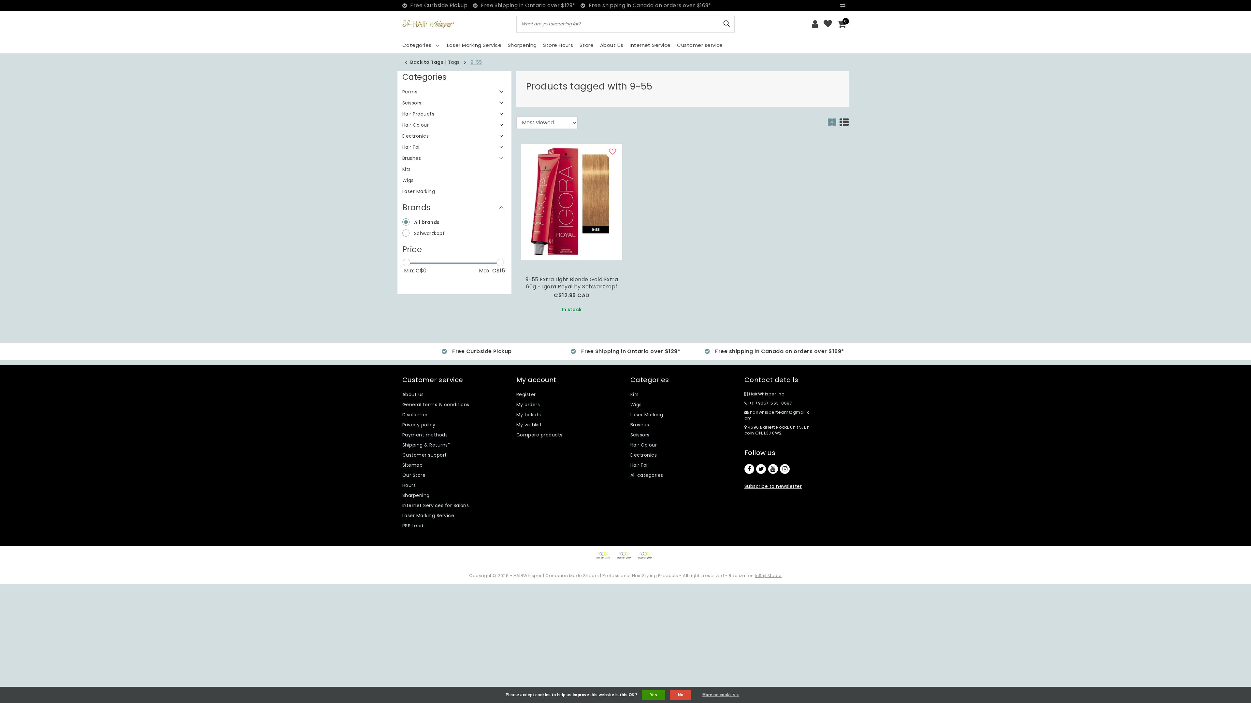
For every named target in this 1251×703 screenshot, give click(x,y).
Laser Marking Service (428, 515)
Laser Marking (646, 414)
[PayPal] (605, 558)
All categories (646, 475)
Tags (454, 62)
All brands (427, 222)
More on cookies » (720, 695)
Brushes (639, 424)
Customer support (424, 455)
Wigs (636, 404)
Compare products (539, 435)
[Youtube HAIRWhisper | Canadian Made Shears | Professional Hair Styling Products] (773, 469)
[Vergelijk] (844, 5)
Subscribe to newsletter (773, 486)
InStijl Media (768, 575)
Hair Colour (643, 445)
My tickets (528, 414)
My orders (528, 404)
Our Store (413, 475)
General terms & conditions (435, 404)
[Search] (727, 24)
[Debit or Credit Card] (626, 558)
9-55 (476, 62)
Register (526, 394)
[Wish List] (828, 24)
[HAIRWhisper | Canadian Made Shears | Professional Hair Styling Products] (428, 24)
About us (413, 394)
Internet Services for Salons (435, 505)
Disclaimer (415, 414)
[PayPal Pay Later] (646, 558)
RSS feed (413, 525)
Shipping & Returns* (426, 445)
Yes (653, 695)
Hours (409, 485)
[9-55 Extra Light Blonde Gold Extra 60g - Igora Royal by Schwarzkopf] (571, 201)
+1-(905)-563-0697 (770, 403)
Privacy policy (419, 424)
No (680, 695)
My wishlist (529, 424)
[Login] (815, 24)
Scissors (640, 435)
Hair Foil (639, 465)
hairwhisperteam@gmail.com (777, 415)
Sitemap (412, 465)
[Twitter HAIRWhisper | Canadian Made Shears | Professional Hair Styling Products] (761, 469)
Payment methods (425, 435)
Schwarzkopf (429, 233)
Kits (634, 394)
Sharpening (416, 495)
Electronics (643, 455)
